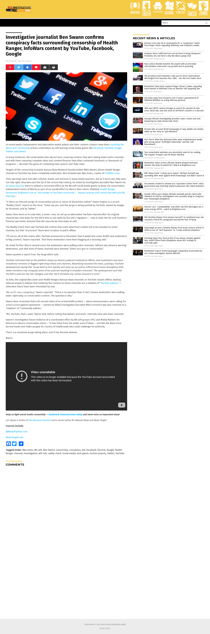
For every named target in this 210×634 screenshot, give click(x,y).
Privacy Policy (105, 628)
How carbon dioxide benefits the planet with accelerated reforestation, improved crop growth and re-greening (170, 65)
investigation (30, 453)
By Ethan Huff (158, 69)
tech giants (83, 453)
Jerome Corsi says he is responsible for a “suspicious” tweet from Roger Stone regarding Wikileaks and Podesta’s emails (172, 44)
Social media (69, 453)
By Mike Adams (159, 59)
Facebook (91, 450)
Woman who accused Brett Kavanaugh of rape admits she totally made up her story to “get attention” (173, 130)
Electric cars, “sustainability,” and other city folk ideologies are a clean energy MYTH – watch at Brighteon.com (173, 208)
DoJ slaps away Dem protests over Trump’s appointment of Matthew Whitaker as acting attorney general (171, 99)
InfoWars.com (112, 173)
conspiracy (74, 450)
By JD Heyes (158, 48)
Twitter (110, 453)
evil (83, 450)
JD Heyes (26, 61)
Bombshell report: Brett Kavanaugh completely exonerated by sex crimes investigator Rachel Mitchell (173, 252)
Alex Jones (27, 450)
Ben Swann (49, 450)
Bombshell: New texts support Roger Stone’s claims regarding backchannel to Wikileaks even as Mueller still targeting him (173, 87)
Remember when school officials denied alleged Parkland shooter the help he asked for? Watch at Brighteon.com (170, 164)
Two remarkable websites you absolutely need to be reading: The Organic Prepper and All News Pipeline (172, 153)
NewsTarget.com (14, 437)
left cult (43, 453)
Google (110, 450)
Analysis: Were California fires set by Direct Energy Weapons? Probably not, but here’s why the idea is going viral (172, 54)
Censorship (62, 450)
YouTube (119, 453)
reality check (54, 453)
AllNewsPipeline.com (16, 431)
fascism (101, 450)
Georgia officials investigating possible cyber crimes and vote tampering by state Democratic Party (172, 119)
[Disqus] (66, 504)
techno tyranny (98, 453)
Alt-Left (38, 450)
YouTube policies (109, 283)
